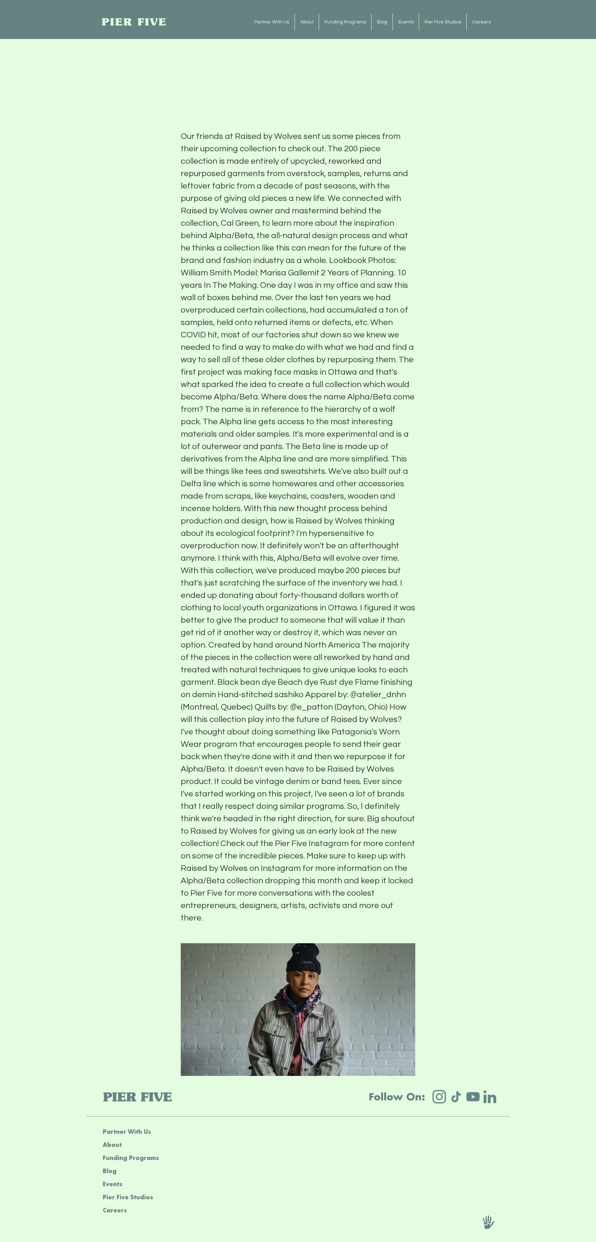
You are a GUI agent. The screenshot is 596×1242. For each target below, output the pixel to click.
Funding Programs (131, 1157)
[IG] (439, 1096)
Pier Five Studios (128, 1197)
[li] (490, 1096)
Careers (115, 1210)
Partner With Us (127, 1131)
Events (112, 1184)
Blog (110, 1170)
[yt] (473, 1096)
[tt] (456, 1096)
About (112, 1144)
